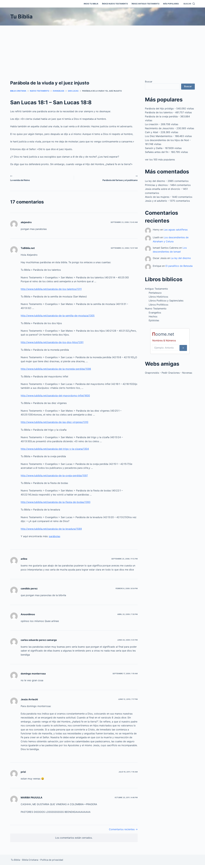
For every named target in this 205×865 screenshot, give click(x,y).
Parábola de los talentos (159, 112)
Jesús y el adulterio (156, 200)
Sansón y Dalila (153, 148)
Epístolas (154, 320)
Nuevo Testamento (155, 308)
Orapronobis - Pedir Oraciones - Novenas (168, 372)
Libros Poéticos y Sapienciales (166, 300)
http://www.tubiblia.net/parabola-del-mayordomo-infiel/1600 (55, 395)
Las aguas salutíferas (176, 229)
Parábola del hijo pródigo (159, 108)
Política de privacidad (51, 859)
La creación (151, 124)
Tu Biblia (21, 16)
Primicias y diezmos (156, 185)
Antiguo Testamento (156, 288)
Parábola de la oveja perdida (161, 116)
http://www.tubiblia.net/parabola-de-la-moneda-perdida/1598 (56, 368)
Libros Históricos (158, 296)
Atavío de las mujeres (157, 196)
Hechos (153, 316)
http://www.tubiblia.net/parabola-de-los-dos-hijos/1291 (52, 342)
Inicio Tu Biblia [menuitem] (91, 4)
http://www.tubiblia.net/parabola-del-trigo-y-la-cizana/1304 (55, 448)
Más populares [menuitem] (171, 4)
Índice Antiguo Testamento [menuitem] (145, 4)
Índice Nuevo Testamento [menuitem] (115, 4)
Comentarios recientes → (123, 829)
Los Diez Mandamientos (158, 136)
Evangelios (155, 312)
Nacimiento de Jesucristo (159, 128)
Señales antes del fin (156, 151)
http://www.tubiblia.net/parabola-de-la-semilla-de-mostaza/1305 (58, 315)
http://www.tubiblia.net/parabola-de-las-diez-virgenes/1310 (54, 422)
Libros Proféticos (158, 304)
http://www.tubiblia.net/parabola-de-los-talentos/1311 (51, 288)
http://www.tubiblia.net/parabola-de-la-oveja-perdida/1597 (54, 475)
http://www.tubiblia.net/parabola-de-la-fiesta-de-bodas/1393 (55, 502)
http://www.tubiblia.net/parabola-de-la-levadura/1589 (51, 528)
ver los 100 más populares (160, 159)
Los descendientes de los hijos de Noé (167, 140)
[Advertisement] (102, 48)
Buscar (148, 81)
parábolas (54, 536)
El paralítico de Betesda (179, 265)
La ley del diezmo (155, 180)
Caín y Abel (151, 132)
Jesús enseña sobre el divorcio (162, 188)
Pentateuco (155, 292)
